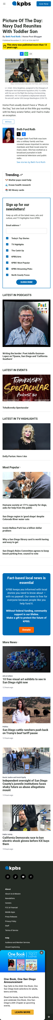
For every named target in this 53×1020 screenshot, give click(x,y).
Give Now (43, 3)
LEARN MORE (22, 1012)
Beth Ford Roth (13, 36)
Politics (5, 727)
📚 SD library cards (14, 190)
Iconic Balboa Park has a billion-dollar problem (22, 529)
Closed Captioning (12, 947)
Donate (26, 629)
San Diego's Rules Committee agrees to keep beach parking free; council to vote (26, 552)
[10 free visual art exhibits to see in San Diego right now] (26, 659)
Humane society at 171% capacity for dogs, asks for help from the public (25, 506)
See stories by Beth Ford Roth (31, 162)
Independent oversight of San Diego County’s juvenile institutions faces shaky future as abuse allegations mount (25, 785)
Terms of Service (11, 930)
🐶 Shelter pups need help (18, 180)
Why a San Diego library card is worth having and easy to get (26, 540)
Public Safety (7, 834)
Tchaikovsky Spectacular (16, 407)
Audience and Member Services (17, 942)
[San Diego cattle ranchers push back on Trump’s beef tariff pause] (26, 710)
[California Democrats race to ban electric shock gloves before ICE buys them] (26, 818)
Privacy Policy (10, 921)
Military (8, 122)
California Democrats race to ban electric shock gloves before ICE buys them (26, 841)
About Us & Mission (13, 894)
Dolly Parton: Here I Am (15, 456)
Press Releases (11, 917)
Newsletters (10, 898)
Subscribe (26, 282)
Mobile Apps (10, 912)
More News (10, 642)
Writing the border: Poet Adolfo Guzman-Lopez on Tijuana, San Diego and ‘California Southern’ (25, 356)
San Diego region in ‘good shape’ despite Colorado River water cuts (23, 518)
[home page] (21, 3)
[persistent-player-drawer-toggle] (49, 1017)
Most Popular (11, 467)
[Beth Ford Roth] (8, 135)
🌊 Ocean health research (18, 185)
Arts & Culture (8, 676)
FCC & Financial (11, 908)
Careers (8, 903)
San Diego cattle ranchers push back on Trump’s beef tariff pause (25, 731)
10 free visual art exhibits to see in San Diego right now (24, 681)
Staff (7, 926)
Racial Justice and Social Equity (14, 777)
